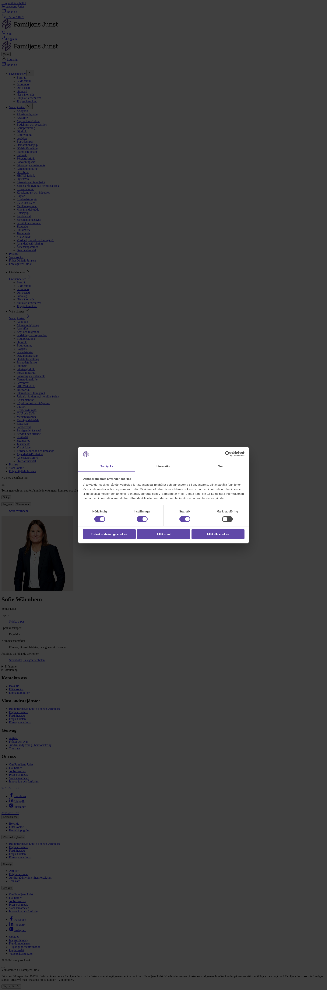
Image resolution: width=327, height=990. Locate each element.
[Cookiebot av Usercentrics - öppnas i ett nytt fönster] (227, 454)
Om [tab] (220, 466)
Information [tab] (163, 466)
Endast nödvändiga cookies (109, 534)
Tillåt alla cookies (218, 534)
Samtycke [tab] (106, 466)
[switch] (142, 519)
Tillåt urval (164, 534)
